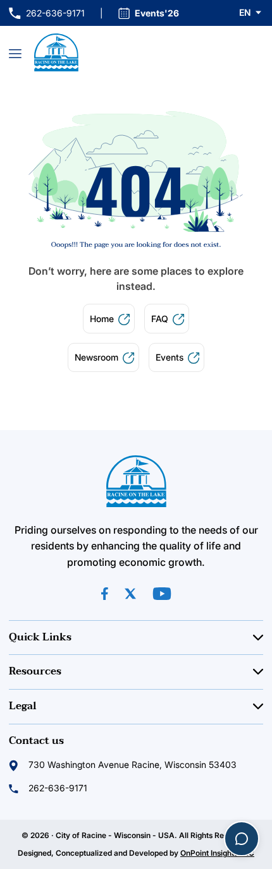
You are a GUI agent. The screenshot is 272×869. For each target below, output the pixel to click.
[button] (251, 12)
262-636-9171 (47, 14)
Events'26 (157, 13)
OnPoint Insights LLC (217, 853)
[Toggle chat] (241, 838)
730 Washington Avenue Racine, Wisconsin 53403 (132, 764)
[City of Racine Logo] (56, 52)
